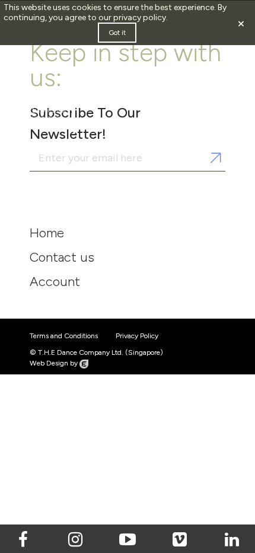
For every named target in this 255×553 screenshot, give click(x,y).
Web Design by (54, 363)
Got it (117, 32)
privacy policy (139, 17)
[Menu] (197, 92)
